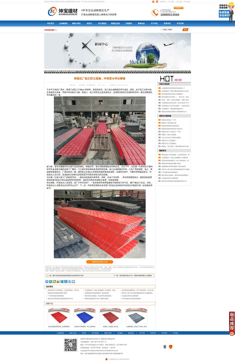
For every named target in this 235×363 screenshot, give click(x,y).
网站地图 (187, 1)
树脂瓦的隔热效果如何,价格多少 (172, 129)
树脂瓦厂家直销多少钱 (169, 123)
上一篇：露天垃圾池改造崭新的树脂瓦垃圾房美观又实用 (65, 275)
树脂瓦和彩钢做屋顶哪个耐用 (57, 293)
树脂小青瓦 (76, 23)
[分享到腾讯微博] (62, 281)
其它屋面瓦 (102, 23)
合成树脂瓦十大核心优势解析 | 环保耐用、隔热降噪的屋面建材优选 (107, 290)
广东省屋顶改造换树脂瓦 (56, 296)
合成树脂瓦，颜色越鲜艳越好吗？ (173, 109)
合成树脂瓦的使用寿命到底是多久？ (173, 88)
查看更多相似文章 (100, 262)
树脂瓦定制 (115, 23)
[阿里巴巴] (153, 1)
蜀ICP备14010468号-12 (99, 342)
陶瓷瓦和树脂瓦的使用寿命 (170, 126)
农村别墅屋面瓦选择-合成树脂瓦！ (173, 94)
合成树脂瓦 (63, 23)
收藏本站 (163, 1)
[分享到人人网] (65, 281)
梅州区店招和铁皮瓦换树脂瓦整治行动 (60, 299)
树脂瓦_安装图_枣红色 (110, 326)
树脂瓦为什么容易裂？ (169, 140)
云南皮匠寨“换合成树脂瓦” (130, 296)
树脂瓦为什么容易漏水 (169, 143)
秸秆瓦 (89, 23)
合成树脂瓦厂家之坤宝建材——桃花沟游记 (175, 106)
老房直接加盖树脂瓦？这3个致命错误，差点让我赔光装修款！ (142, 290)
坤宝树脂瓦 (56, 71)
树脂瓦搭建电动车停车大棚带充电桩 (96, 299)
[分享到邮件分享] (73, 281)
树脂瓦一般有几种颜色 (169, 135)
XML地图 (179, 1)
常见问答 (180, 23)
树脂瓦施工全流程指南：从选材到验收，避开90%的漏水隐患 (68, 290)
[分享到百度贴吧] (69, 281)
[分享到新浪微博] (58, 281)
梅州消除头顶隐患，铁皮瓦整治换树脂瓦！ (99, 296)
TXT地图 (171, 1)
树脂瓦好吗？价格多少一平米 (171, 132)
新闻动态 (141, 23)
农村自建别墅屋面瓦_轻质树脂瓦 (59, 326)
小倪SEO (112, 348)
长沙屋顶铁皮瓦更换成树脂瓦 (131, 299)
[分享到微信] (54, 281)
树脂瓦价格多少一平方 (169, 120)
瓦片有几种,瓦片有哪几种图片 (171, 137)
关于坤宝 (154, 23)
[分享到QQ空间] (50, 281)
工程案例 (128, 23)
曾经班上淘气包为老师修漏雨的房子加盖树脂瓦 (137, 293)
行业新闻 (72, 71)
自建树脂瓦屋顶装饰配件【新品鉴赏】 (97, 293)
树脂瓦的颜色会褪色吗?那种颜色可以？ (174, 112)
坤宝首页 (50, 23)
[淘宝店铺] (157, 1)
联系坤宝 (167, 23)
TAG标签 (175, 333)
